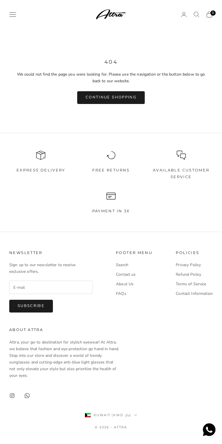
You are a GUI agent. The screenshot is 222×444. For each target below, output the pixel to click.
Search (122, 265)
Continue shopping (111, 97)
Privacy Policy (188, 265)
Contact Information (194, 293)
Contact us (126, 274)
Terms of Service (191, 284)
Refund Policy (188, 274)
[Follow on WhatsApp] (27, 396)
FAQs (121, 293)
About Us (125, 284)
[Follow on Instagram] (12, 396)
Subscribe (31, 305)
